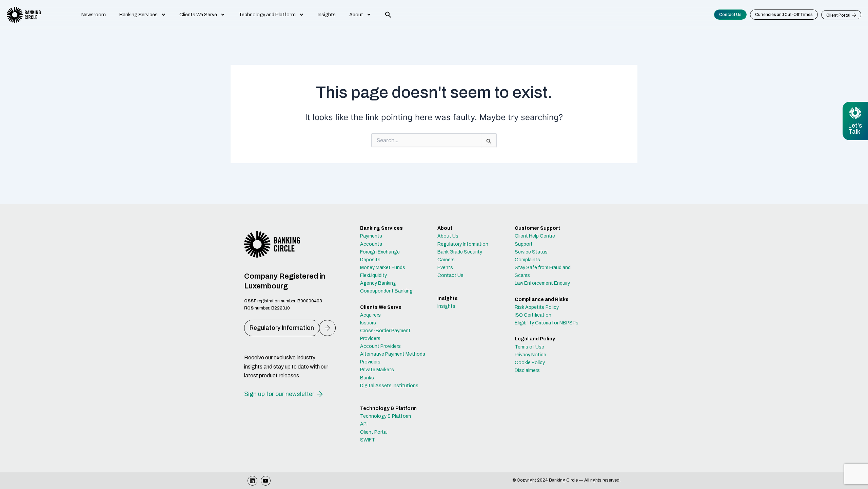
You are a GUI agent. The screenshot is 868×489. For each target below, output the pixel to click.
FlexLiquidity (373, 275)
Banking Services (138, 14)
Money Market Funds (382, 267)
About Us (447, 236)
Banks (367, 377)
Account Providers (380, 346)
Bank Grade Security (459, 252)
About (356, 14)
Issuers (368, 322)
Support (524, 244)
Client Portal (374, 432)
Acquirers (370, 315)
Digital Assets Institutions (389, 385)
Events (445, 267)
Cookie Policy (530, 362)
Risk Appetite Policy (537, 307)
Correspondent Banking (386, 291)
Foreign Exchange (380, 252)
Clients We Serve (198, 14)
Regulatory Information (462, 244)
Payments (371, 236)
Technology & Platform (385, 416)
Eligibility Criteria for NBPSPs (546, 322)
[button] (388, 14)
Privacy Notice (530, 354)
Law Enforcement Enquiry (542, 283)
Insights (327, 14)
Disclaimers (527, 370)
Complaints (527, 259)
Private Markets (377, 369)
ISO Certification (533, 315)
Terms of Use (529, 347)
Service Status (531, 252)
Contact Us (450, 275)
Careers (446, 259)
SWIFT (367, 440)
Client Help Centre (535, 236)
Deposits (370, 259)
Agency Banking (378, 283)
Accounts (371, 244)
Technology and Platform (267, 14)
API (364, 424)
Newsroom (93, 14)
